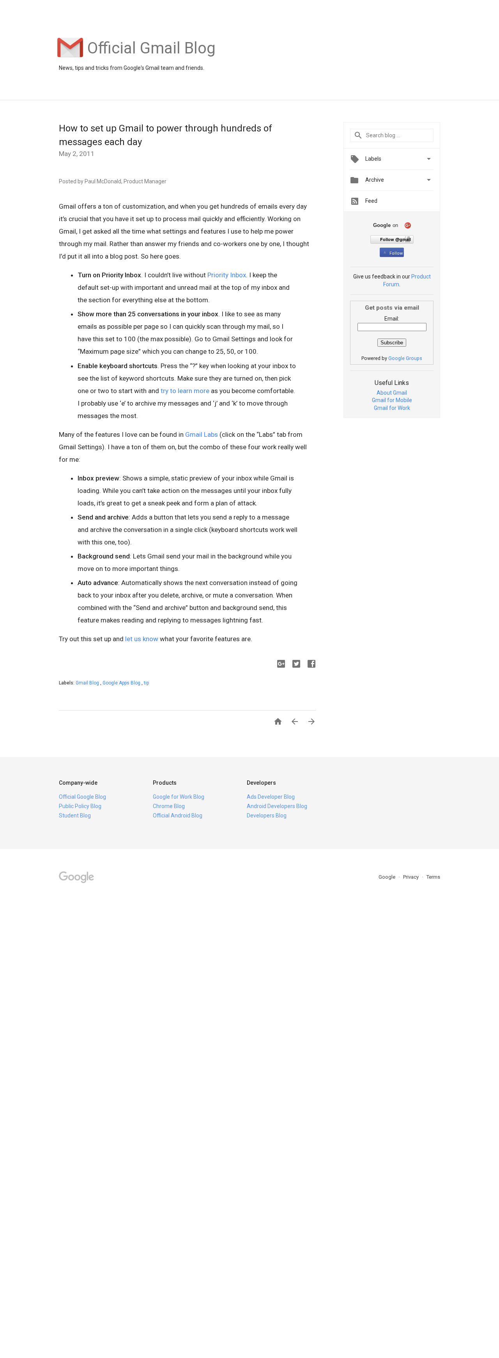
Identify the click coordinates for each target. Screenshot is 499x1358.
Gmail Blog (88, 683)
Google (387, 877)
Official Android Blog (177, 815)
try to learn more (185, 391)
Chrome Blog (169, 806)
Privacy (411, 877)
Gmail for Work (392, 408)
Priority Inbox (226, 275)
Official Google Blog (82, 797)
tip (146, 683)
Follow (396, 253)
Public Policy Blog (80, 806)
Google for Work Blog (178, 797)
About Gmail (392, 393)
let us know (141, 639)
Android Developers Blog (277, 806)
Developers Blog (267, 815)
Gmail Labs (201, 434)
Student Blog (75, 815)
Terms (433, 877)
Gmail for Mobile (392, 400)
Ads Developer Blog (271, 797)
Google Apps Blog (122, 683)
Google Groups (405, 358)
